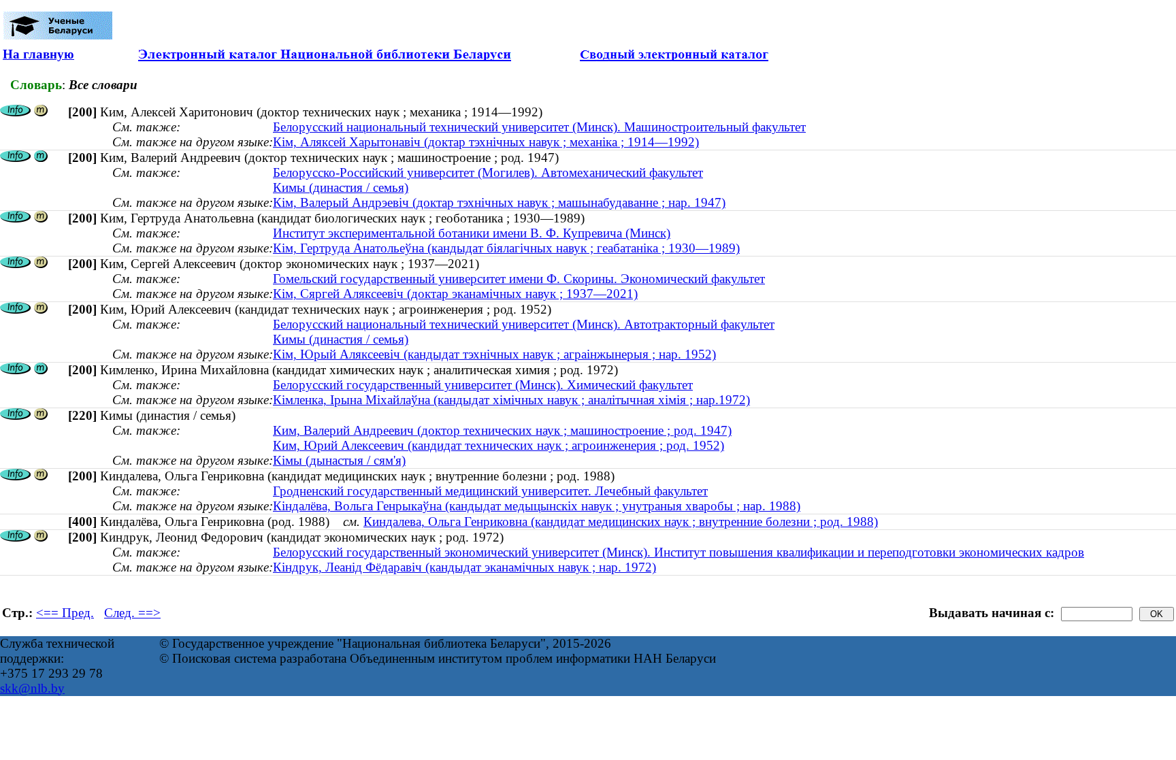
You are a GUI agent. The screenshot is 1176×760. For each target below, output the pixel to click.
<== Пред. (65, 613)
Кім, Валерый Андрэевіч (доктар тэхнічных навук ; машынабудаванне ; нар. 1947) (499, 202)
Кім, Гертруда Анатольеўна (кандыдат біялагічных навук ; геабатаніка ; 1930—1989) (506, 248)
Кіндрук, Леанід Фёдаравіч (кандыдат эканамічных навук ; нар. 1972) (464, 567)
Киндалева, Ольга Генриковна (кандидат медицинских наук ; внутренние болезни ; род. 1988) (620, 521)
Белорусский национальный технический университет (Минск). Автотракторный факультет (523, 324)
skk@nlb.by (32, 688)
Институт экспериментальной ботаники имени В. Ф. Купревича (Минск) (471, 233)
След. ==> (132, 613)
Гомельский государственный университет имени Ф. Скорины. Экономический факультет (519, 278)
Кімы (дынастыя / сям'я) (339, 460)
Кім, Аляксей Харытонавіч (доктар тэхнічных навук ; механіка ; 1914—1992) (486, 142)
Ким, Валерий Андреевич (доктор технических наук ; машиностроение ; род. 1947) (502, 430)
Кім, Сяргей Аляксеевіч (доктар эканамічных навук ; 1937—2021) (455, 293)
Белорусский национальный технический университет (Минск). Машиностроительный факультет (539, 127)
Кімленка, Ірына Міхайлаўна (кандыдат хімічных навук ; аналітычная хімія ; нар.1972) (511, 400)
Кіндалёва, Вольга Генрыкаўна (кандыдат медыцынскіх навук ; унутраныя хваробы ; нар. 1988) (536, 506)
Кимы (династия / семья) (340, 187)
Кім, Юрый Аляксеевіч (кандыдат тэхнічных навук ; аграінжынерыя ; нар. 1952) (494, 354)
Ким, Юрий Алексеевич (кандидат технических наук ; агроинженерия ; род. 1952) (498, 445)
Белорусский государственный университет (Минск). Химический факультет (483, 385)
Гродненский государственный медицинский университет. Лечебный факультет (490, 491)
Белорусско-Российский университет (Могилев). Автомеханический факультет (488, 172)
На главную (38, 54)
